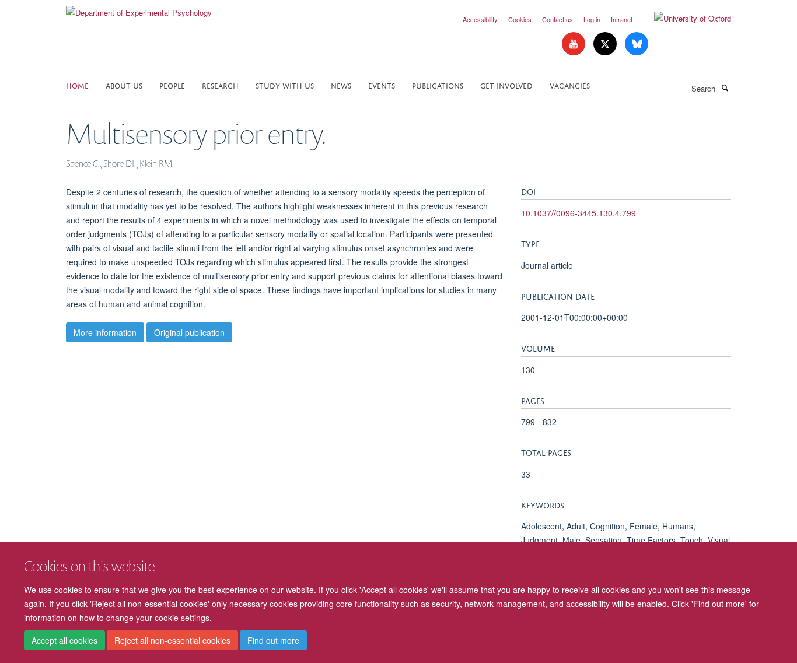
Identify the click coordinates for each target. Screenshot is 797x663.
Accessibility (480, 19)
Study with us (285, 84)
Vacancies (570, 84)
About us (124, 84)
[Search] (724, 87)
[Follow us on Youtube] (575, 44)
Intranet (621, 19)
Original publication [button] (189, 332)
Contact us (557, 19)
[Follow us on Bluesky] (636, 44)
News (341, 84)
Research (220, 84)
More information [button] (105, 332)
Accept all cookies (64, 640)
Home (77, 84)
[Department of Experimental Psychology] (139, 8)
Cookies (520, 19)
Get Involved (506, 84)
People (172, 84)
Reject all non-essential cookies (172, 640)
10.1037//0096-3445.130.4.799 (578, 213)
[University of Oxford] (684, 19)
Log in (591, 19)
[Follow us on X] (606, 44)
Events (381, 84)
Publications (437, 84)
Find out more (273, 640)
